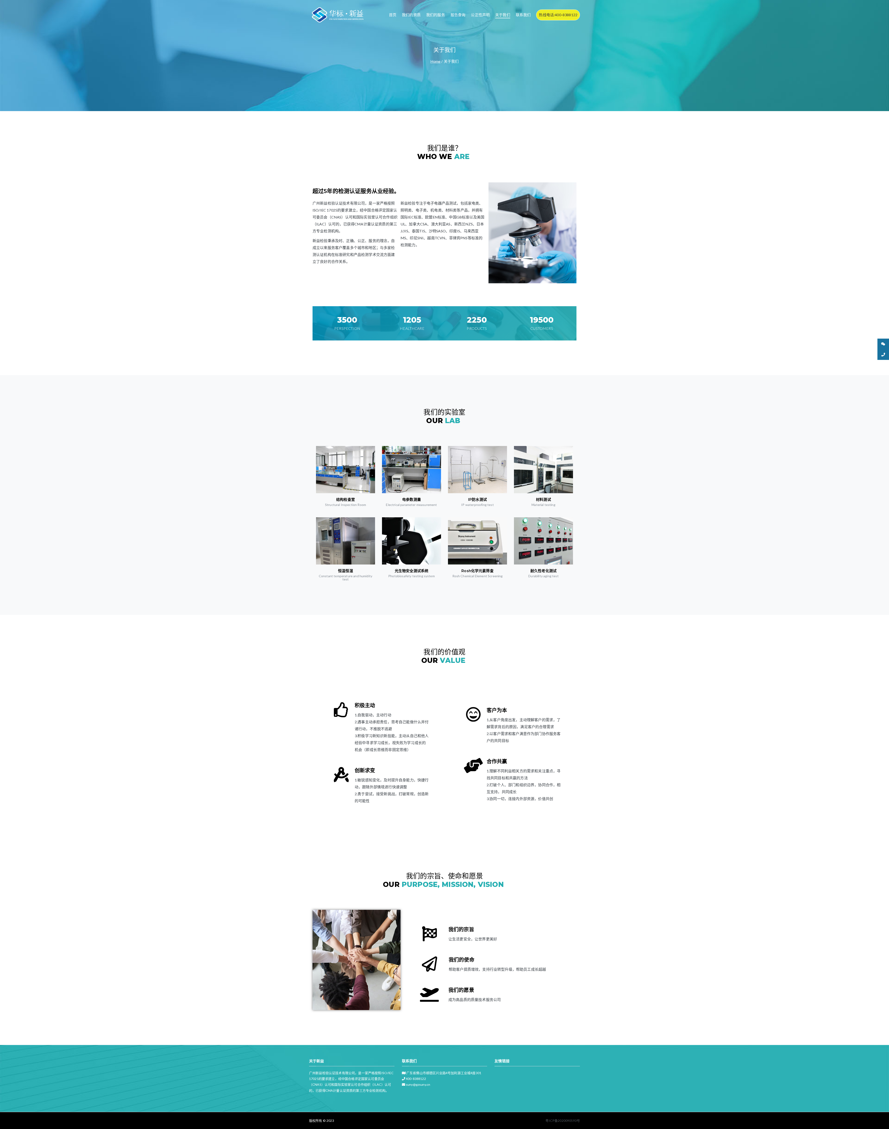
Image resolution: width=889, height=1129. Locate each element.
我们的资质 (411, 14)
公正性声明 (480, 14)
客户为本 (497, 710)
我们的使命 (461, 960)
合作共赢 (497, 761)
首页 (392, 14)
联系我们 (523, 14)
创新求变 (365, 770)
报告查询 (458, 14)
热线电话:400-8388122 (558, 14)
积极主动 (365, 705)
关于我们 (502, 14)
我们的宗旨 (461, 929)
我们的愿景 (461, 990)
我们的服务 (435, 14)
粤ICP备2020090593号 (562, 1121)
